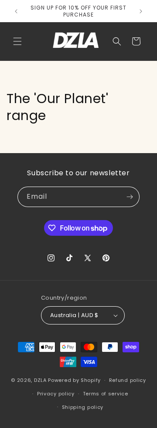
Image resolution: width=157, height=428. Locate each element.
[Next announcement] (140, 11)
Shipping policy (83, 407)
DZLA (40, 380)
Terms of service (105, 393)
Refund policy (127, 380)
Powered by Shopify (74, 380)
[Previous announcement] (16, 11)
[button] (17, 41)
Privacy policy (56, 393)
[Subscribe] (129, 197)
